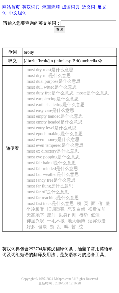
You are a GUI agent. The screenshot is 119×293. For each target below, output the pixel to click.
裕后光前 (97, 209)
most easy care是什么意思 (50, 110)
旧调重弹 (56, 209)
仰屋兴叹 (35, 221)
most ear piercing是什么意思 (53, 98)
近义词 (88, 7)
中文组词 (18, 13)
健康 (42, 226)
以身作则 (67, 215)
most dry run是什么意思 (49, 75)
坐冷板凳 (35, 209)
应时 (51, 215)
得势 (83, 215)
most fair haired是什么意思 (51, 162)
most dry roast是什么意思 (50, 69)
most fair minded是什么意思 (52, 168)
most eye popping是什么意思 (53, 157)
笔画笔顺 (51, 7)
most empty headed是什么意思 (54, 122)
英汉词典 (31, 7)
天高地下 (35, 215)
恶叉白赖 (76, 209)
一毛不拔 (56, 221)
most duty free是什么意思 (50, 93)
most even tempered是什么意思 (55, 145)
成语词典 (71, 7)
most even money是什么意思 (53, 139)
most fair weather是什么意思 (53, 174)
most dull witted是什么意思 (52, 87)
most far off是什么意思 (48, 191)
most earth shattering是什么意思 (56, 104)
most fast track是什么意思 (50, 203)
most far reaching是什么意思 (53, 197)
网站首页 (11, 7)
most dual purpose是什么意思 (54, 81)
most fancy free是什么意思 (51, 180)
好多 (31, 226)
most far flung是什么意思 (50, 186)
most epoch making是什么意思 (55, 133)
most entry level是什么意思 (51, 127)
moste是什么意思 (92, 93)
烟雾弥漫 (97, 221)
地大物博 (76, 221)
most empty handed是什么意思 (55, 116)
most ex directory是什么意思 (53, 151)
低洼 (95, 215)
